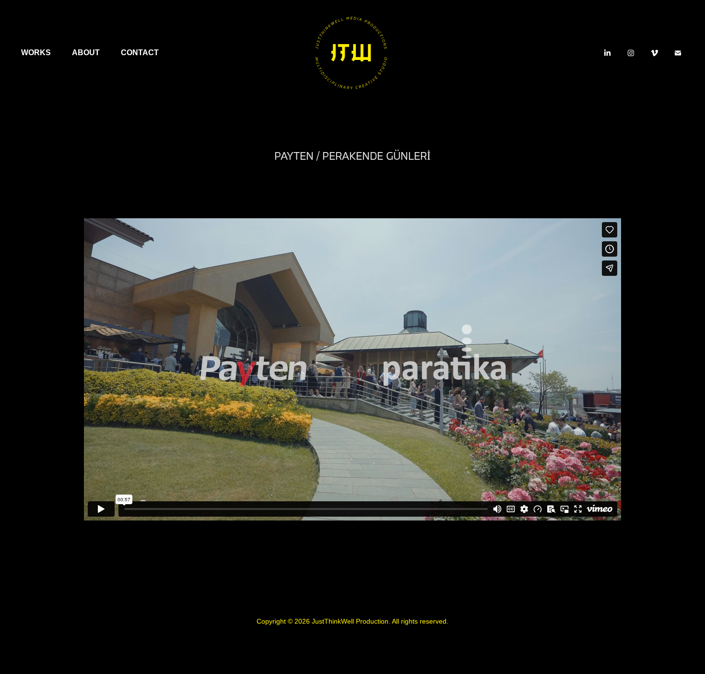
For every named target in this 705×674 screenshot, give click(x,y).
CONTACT (140, 52)
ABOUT (86, 52)
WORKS (36, 52)
